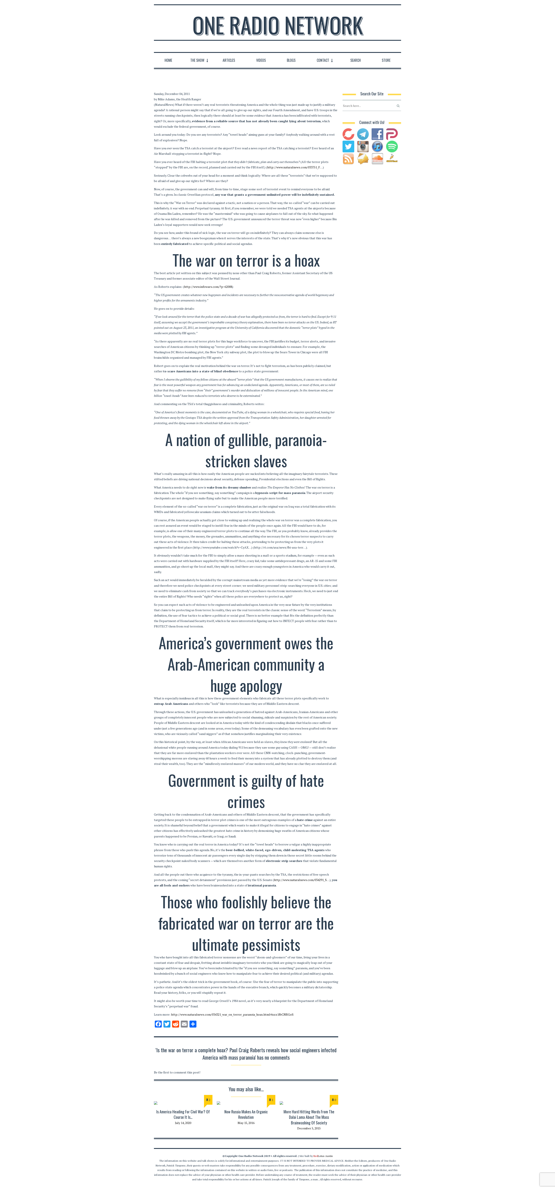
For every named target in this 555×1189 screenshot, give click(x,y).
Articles (229, 60)
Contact (323, 60)
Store (386, 60)
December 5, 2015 (309, 1128)
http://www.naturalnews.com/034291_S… (302, 880)
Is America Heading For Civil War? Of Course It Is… (183, 1114)
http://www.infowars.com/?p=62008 (208, 287)
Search (355, 60)
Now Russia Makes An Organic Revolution (246, 1114)
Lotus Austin (323, 1156)
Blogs (291, 60)
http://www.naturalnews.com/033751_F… (295, 167)
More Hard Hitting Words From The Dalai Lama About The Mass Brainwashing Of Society (309, 1117)
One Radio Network (277, 25)
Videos (261, 60)
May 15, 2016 (246, 1123)
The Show (197, 60)
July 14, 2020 (183, 1123)
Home (168, 60)
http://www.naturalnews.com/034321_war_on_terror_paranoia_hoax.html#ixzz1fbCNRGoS (232, 1014)
